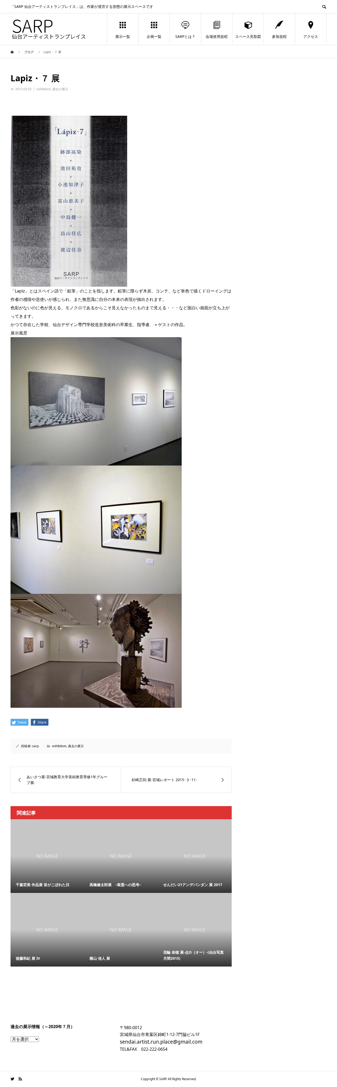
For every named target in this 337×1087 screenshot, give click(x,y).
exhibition (44, 89)
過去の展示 (60, 89)
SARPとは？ (185, 36)
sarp (35, 746)
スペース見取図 (248, 36)
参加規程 (279, 36)
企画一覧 (154, 36)
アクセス (310, 36)
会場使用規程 (217, 36)
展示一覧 (122, 36)
